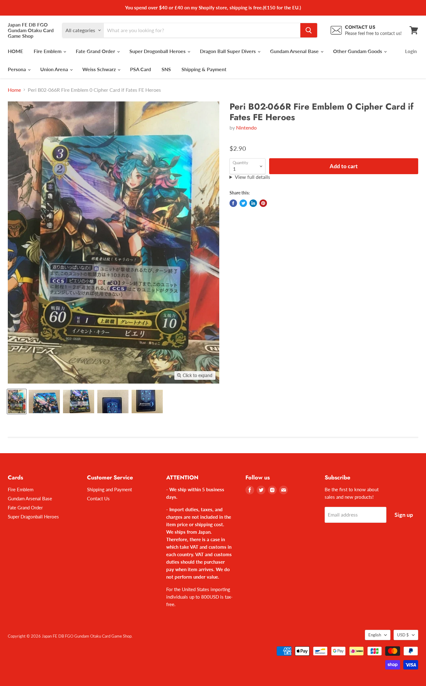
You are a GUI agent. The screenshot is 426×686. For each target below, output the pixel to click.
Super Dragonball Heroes (33, 516)
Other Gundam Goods (358, 51)
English (374, 634)
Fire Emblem (48, 51)
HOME (15, 51)
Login (411, 51)
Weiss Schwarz (99, 69)
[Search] (308, 30)
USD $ (403, 634)
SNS (166, 69)
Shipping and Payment (109, 489)
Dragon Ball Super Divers (228, 51)
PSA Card (140, 69)
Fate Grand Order (96, 51)
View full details (252, 177)
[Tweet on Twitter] (243, 203)
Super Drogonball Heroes (158, 51)
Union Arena (54, 69)
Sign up (404, 514)
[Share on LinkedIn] (253, 203)
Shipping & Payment (204, 69)
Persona (17, 69)
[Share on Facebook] (233, 203)
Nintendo (246, 127)
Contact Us (98, 498)
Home (14, 90)
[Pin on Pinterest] (263, 203)
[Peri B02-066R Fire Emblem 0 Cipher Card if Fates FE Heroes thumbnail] (16, 401)
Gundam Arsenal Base (295, 51)
